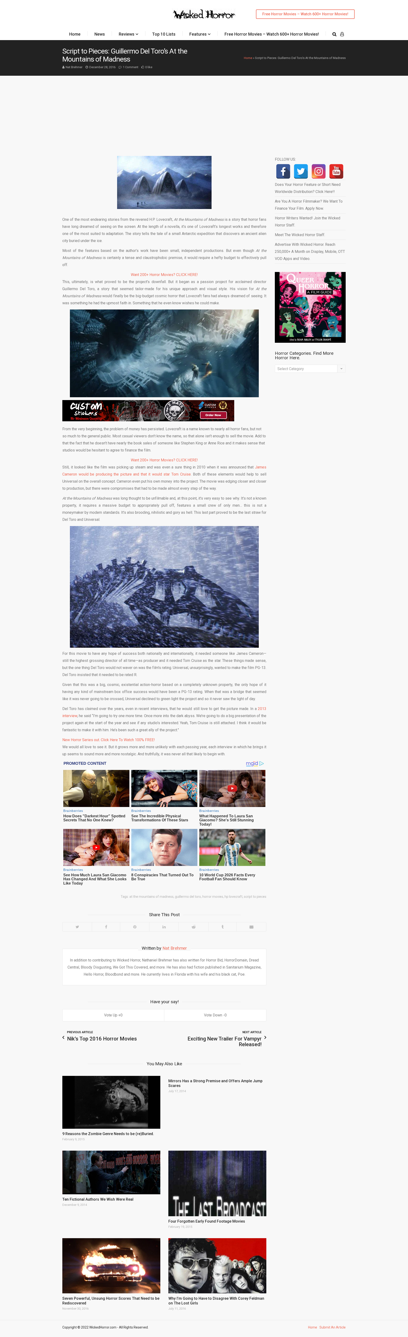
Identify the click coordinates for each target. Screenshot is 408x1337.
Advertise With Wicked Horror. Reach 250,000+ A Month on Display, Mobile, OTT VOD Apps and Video (310, 251)
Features (198, 34)
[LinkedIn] (163, 926)
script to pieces (255, 896)
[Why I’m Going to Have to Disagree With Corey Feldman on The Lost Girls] (217, 1265)
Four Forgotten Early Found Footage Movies (206, 1221)
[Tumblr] (222, 926)
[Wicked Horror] (204, 14)
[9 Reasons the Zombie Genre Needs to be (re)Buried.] (111, 1102)
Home (75, 34)
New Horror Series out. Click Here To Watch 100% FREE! (108, 740)
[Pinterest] (134, 926)
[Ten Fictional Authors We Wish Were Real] (111, 1172)
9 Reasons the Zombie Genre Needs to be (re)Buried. (108, 1134)
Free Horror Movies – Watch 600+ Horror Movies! (305, 14)
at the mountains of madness (151, 896)
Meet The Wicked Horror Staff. (300, 235)
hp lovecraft (233, 896)
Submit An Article (332, 1327)
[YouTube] (336, 171)
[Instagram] (318, 171)
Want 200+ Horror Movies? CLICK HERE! (164, 274)
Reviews (126, 34)
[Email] (251, 926)
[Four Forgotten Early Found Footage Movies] (217, 1183)
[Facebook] (106, 926)
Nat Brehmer (74, 67)
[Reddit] (193, 926)
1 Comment (130, 67)
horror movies (212, 896)
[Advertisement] (204, 111)
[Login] (342, 34)
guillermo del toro (188, 896)
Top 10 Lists (163, 34)
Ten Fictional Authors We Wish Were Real (97, 1199)
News (99, 34)
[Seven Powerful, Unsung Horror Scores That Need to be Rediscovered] (111, 1265)
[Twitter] (77, 926)
